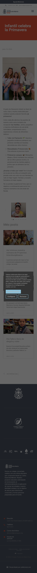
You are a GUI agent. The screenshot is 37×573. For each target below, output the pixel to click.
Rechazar (23, 296)
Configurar (11, 296)
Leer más (13, 287)
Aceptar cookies (13, 292)
